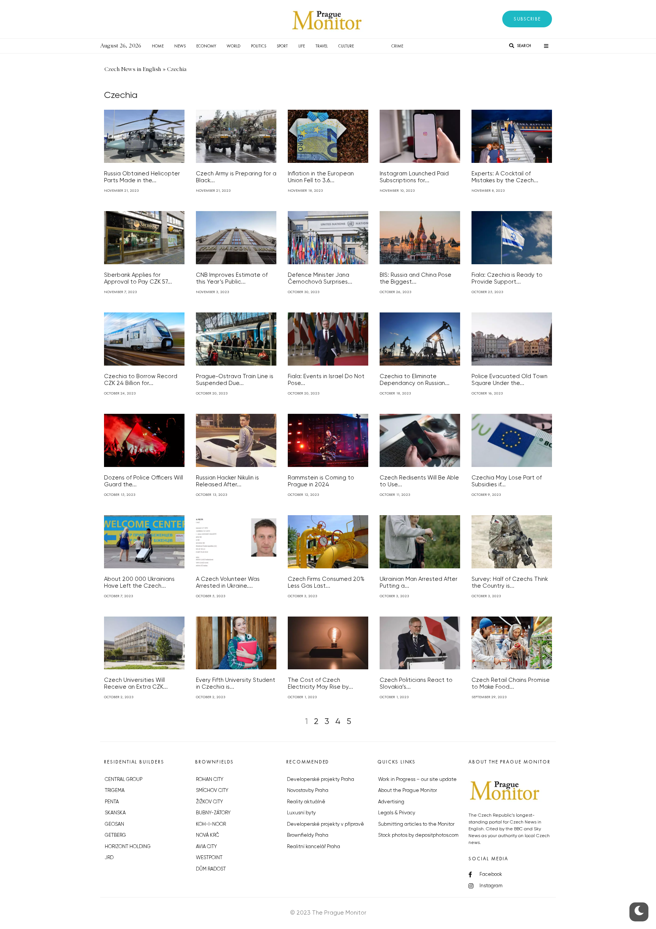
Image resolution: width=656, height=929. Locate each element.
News (180, 46)
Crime (397, 46)
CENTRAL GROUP (123, 779)
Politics (258, 46)
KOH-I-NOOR (211, 824)
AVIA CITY (206, 846)
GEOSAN (114, 824)
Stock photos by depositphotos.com (418, 835)
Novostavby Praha (307, 790)
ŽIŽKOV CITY (209, 802)
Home (158, 46)
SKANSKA (115, 813)
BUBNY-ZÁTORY (213, 813)
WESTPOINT (209, 857)
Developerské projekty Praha (320, 779)
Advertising (391, 802)
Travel (321, 46)
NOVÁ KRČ (207, 835)
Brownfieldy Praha (307, 835)
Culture (346, 46)
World (233, 46)
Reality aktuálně (306, 802)
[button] (527, 19)
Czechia (372, 46)
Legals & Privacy (396, 813)
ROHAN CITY (209, 779)
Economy (206, 46)
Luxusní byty (301, 813)
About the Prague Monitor (407, 790)
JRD (109, 857)
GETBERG (115, 835)
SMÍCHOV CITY (212, 790)
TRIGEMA (115, 790)
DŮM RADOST (211, 869)
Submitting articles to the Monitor (416, 824)
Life (301, 46)
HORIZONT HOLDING (128, 846)
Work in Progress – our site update (417, 779)
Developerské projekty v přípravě (325, 824)
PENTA (112, 802)
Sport (282, 46)
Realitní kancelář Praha (313, 846)
